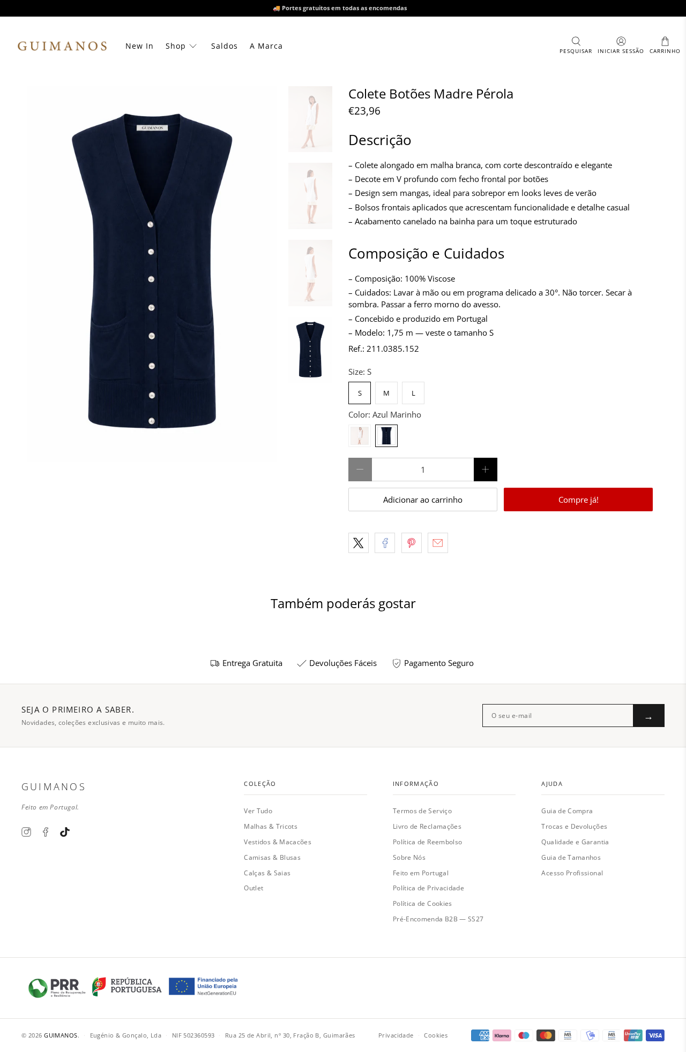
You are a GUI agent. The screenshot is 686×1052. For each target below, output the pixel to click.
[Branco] (359, 436)
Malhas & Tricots (270, 826)
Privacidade (396, 1035)
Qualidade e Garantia (575, 841)
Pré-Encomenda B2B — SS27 (438, 919)
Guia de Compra (567, 810)
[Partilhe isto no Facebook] (385, 543)
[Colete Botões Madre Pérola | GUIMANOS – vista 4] (152, 274)
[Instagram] (26, 832)
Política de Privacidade (428, 887)
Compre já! (578, 499)
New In (139, 46)
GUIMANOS (61, 1035)
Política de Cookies (422, 903)
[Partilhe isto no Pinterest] (411, 543)
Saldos (224, 46)
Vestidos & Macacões (277, 841)
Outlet (253, 887)
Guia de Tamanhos (571, 857)
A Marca (266, 46)
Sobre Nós (409, 857)
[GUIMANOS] (62, 46)
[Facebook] (45, 832)
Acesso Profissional (572, 872)
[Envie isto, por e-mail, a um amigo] (438, 543)
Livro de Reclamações (427, 826)
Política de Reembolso (428, 841)
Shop (176, 46)
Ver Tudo (258, 810)
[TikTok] (65, 832)
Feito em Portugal (421, 872)
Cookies (436, 1035)
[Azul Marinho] (386, 436)
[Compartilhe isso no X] (358, 543)
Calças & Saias (267, 872)
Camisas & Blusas (272, 857)
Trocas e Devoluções (574, 826)
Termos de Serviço (422, 810)
